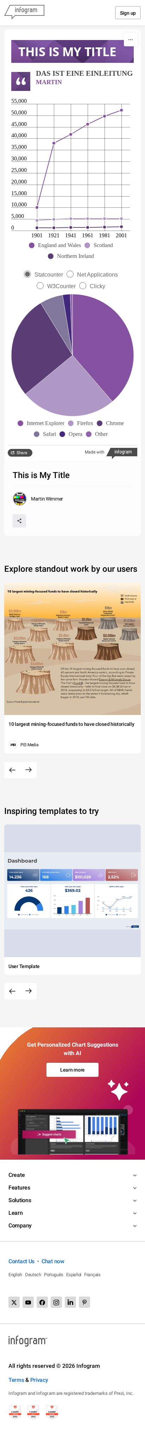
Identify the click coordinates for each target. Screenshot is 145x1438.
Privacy (39, 1380)
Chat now (53, 1261)
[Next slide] (28, 770)
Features (19, 1187)
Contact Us (21, 1261)
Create (16, 1175)
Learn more (72, 1070)
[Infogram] (24, 12)
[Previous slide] (12, 770)
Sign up (128, 13)
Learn (15, 1213)
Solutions (19, 1200)
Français (92, 1274)
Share (22, 452)
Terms (16, 1380)
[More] (130, 39)
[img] (103, 348)
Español (73, 1274)
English (15, 1274)
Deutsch (33, 1274)
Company (20, 1225)
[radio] (45, 275)
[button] (56, 245)
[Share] (19, 521)
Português (53, 1274)
